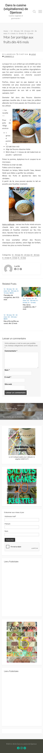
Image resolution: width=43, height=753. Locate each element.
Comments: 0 (9, 56)
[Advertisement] (21, 590)
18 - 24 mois (25, 31)
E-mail (8, 377)
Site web (8, 384)
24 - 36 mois (34, 255)
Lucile (33, 54)
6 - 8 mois (20, 33)
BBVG (12, 293)
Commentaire (11, 351)
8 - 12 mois (29, 33)
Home (6, 31)
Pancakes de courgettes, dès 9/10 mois (11, 297)
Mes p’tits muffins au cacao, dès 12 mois (11, 322)
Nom (7, 370)
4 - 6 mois (11, 33)
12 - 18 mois (15, 31)
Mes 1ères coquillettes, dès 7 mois (29, 307)
